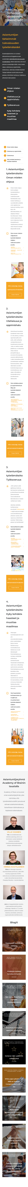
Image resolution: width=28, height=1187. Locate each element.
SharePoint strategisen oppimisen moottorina (14, 1029)
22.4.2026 (14, 1033)
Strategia (19, 986)
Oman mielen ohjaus (12, 147)
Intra (23, 985)
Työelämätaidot (11, 930)
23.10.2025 (14, 1146)
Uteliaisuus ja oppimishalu (14, 151)
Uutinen (6, 1043)
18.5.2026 (14, 1005)
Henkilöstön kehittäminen (14, 985)
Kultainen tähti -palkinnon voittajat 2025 (14, 1057)
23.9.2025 (14, 1174)
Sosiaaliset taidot (13, 1126)
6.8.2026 (14, 976)
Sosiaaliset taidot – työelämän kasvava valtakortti (14, 1140)
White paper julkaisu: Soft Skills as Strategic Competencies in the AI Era (14, 1083)
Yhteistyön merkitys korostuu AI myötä (14, 973)
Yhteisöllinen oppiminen (17, 1043)
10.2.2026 (14, 1089)
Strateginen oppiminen (17, 1016)
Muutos (10, 1070)
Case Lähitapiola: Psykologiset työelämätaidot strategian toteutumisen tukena (14, 1111)
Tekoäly (13, 929)
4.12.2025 (14, 1117)
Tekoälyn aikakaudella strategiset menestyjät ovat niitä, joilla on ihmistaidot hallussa (14, 1167)
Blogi (8, 929)
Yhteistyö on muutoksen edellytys (14, 944)
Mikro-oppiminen (11, 986)
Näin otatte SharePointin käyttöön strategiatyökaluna (14, 999)
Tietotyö (18, 929)
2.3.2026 (14, 1061)
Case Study (11, 1098)
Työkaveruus (13, 105)
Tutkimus (20, 1070)
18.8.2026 (14, 948)
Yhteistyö (19, 930)
